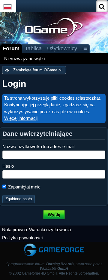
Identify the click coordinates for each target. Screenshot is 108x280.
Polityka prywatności (22, 237)
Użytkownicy (62, 48)
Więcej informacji (21, 118)
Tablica (33, 48)
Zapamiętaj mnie (23, 186)
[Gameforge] (54, 244)
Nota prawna (14, 229)
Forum (11, 48)
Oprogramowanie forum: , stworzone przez (54, 266)
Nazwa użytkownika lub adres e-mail (38, 146)
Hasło (8, 166)
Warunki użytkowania (50, 229)
